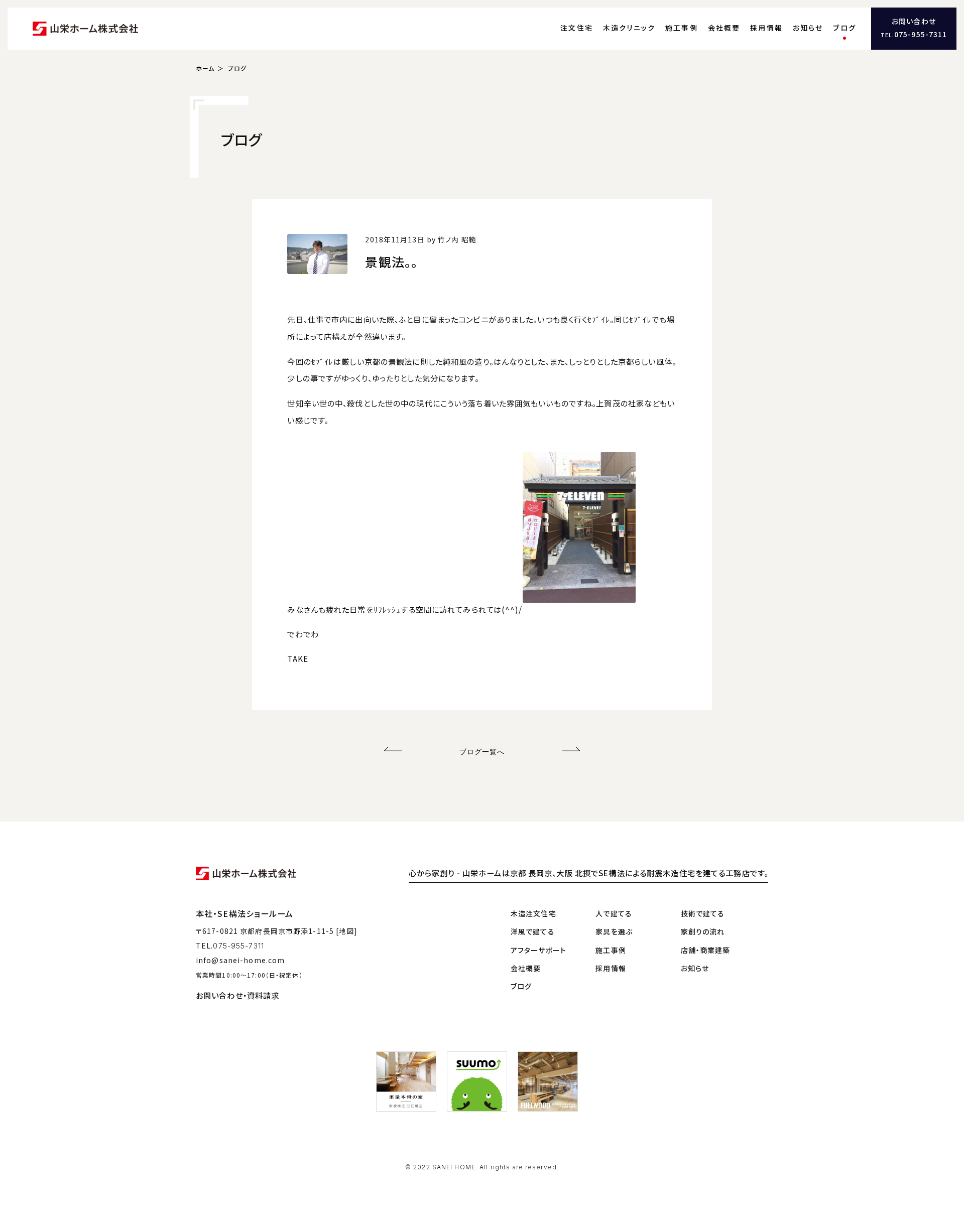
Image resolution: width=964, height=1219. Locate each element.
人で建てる (613, 913)
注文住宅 (576, 28)
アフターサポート (538, 950)
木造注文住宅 (533, 913)
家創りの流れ (703, 931)
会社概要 (724, 28)
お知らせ (808, 28)
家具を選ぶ (614, 931)
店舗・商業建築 (706, 950)
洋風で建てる (533, 931)
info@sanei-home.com (240, 960)
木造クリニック (629, 28)
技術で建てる (703, 913)
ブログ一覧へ (482, 751)
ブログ (844, 28)
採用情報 (766, 28)
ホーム (205, 68)
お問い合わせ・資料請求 (237, 995)
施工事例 (681, 28)
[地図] (346, 931)
